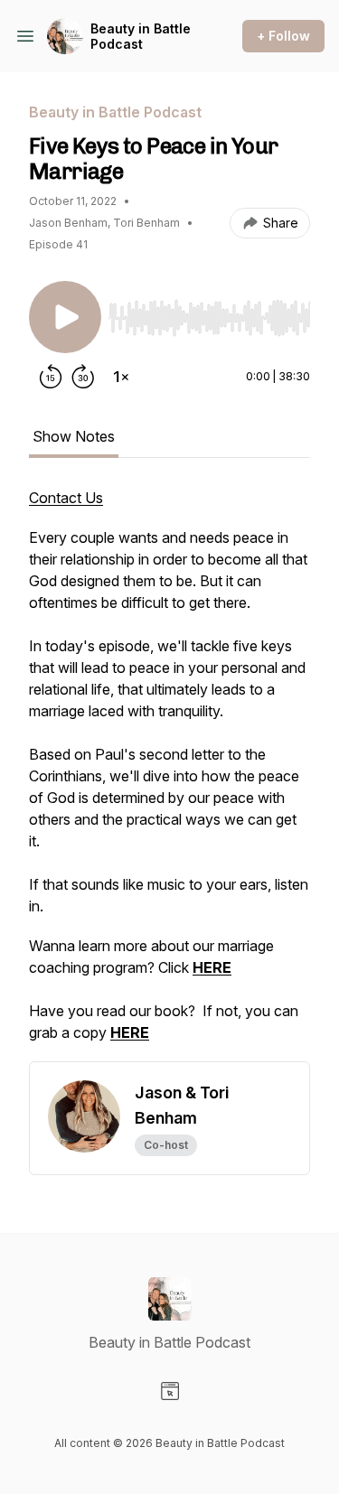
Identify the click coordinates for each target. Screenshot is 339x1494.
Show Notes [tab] (74, 436)
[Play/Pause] (65, 317)
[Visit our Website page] (170, 1391)
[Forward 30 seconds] (83, 376)
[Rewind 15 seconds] (50, 376)
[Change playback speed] (121, 376)
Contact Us (66, 498)
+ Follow (283, 35)
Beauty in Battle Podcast (140, 36)
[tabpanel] (169, 774)
